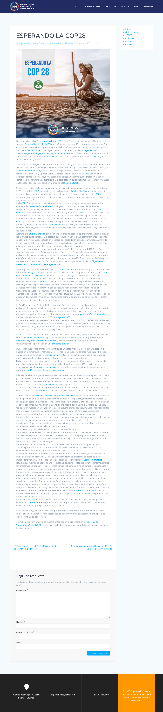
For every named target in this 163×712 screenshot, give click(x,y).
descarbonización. (69, 269)
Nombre (20, 622)
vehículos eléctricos (45, 367)
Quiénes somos (92, 6)
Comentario (22, 590)
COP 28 (95, 156)
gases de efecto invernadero (93, 314)
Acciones (133, 6)
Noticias (69, 43)
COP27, (24, 203)
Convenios (147, 6)
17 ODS (106, 6)
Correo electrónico (25, 632)
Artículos (119, 6)
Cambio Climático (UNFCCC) (38, 144)
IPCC (97, 194)
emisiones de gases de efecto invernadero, (55, 395)
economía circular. (60, 343)
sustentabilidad (49, 156)
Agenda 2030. (91, 150)
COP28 (22, 334)
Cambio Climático (35, 150)
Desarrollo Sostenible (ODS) (41, 206)
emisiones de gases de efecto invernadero (36, 340)
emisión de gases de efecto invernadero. (45, 370)
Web (18, 642)
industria (43, 281)
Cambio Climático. (72, 182)
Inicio (77, 6)
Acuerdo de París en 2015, (28, 170)
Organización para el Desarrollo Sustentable (40, 43)
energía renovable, (36, 272)
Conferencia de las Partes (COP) (48, 141)
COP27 (36, 191)
